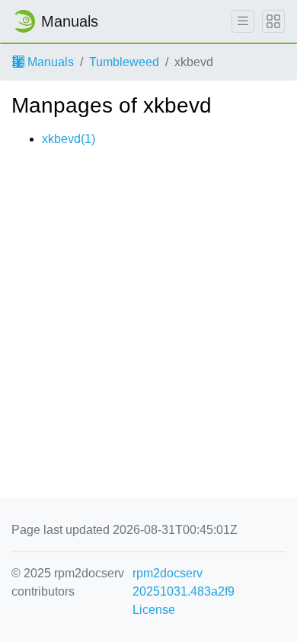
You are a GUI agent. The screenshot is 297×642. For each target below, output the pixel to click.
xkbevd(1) (68, 138)
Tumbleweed (124, 62)
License (154, 609)
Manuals (49, 62)
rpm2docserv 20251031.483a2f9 (184, 582)
